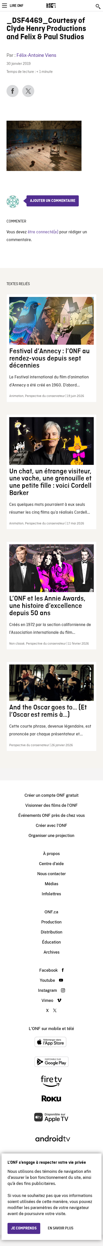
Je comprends (24, 1228)
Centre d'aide (51, 863)
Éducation (51, 942)
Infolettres (51, 894)
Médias (51, 883)
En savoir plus (60, 1228)
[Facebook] (12, 91)
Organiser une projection (51, 835)
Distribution (51, 932)
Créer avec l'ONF (51, 825)
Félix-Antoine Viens (36, 55)
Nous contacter (51, 873)
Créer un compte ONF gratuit (51, 795)
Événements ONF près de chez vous (51, 815)
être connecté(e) (43, 232)
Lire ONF (16, 6)
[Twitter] (28, 91)
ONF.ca (51, 912)
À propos (51, 853)
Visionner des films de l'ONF (51, 805)
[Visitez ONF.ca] (59, 5)
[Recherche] (98, 6)
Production (51, 922)
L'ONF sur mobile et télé (51, 1028)
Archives (52, 952)
